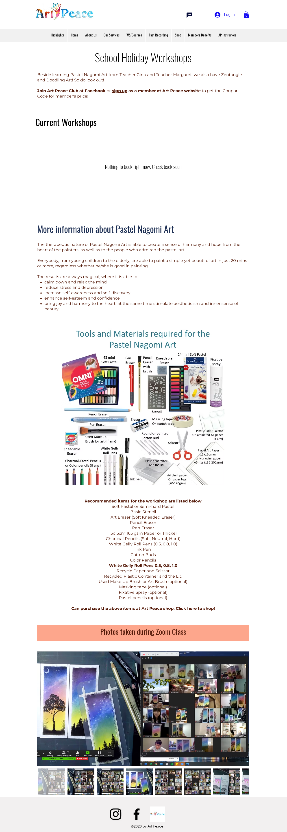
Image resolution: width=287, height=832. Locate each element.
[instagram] (115, 814)
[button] (246, 14)
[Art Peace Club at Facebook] (157, 814)
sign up (119, 90)
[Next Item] (241, 708)
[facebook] (136, 814)
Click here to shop (195, 608)
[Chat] (189, 15)
